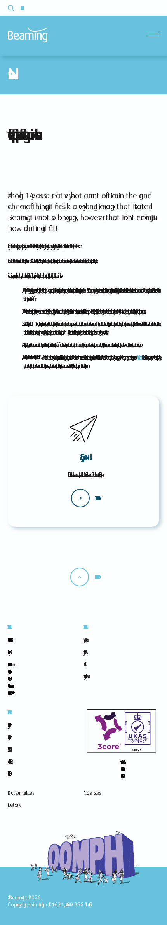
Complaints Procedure (8, 773)
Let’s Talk (13, 805)
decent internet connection (138, 357)
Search (15, 8)
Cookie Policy (8, 737)
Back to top (96, 577)
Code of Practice (9, 761)
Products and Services (20, 793)
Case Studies (91, 793)
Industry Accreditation (84, 652)
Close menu (155, 35)
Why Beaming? (84, 640)
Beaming (27, 34)
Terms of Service (9, 749)
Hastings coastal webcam (85, 676)
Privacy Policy (8, 725)
